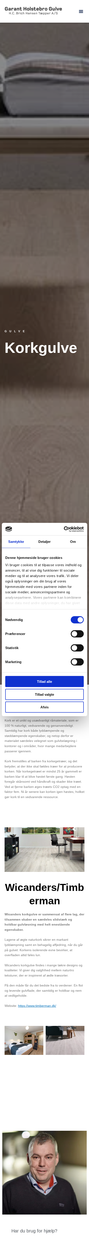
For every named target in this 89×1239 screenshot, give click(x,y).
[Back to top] (74, 1224)
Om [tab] (73, 542)
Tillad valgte (44, 694)
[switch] (77, 634)
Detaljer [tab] (44, 542)
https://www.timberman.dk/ (37, 1006)
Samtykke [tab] (16, 542)
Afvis (44, 707)
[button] (81, 11)
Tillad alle (44, 681)
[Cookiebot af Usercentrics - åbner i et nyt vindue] (64, 529)
